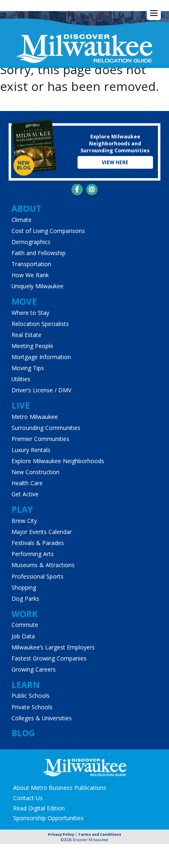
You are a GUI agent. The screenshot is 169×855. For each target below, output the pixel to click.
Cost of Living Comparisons (48, 231)
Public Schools (30, 695)
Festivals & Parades (37, 543)
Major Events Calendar (41, 532)
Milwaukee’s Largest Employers (53, 647)
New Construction (35, 472)
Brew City (24, 521)
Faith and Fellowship (38, 253)
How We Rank (30, 275)
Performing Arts (32, 554)
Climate (21, 220)
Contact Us (28, 798)
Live (20, 405)
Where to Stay (30, 313)
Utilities (20, 379)
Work (24, 614)
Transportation (31, 264)
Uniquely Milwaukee (37, 286)
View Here (115, 162)
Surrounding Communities (45, 428)
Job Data (23, 636)
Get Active (25, 494)
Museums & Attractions (43, 565)
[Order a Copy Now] (34, 147)
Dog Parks (25, 598)
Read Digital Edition (39, 808)
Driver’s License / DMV (41, 390)
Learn (25, 684)
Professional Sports (37, 576)
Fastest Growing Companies (49, 658)
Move (24, 301)
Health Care (27, 483)
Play (22, 509)
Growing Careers (33, 669)
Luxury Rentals (30, 450)
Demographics (30, 242)
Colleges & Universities (41, 718)
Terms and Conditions (99, 834)
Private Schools (32, 707)
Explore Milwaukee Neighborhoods (57, 461)
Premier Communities (40, 439)
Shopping (23, 587)
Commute (24, 625)
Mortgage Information (41, 357)
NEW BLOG (24, 165)
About (26, 208)
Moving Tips (27, 368)
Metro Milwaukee (34, 417)
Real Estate (26, 335)
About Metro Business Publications (59, 788)
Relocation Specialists (40, 324)
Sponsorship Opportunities (48, 818)
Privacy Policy (61, 834)
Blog (23, 733)
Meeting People (32, 346)
